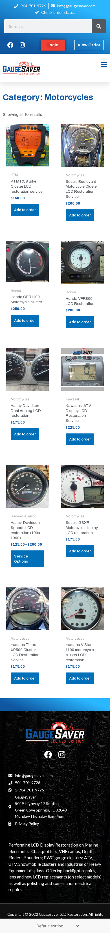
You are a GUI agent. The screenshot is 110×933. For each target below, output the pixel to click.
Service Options (21, 558)
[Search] (99, 26)
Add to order (25, 209)
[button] (103, 64)
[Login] (53, 45)
